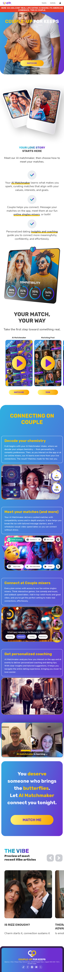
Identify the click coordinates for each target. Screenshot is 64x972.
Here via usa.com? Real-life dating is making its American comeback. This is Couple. (32, 9)
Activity (52, 3)
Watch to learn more (32, 68)
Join (48, 392)
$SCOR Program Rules (37, 962)
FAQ (12, 962)
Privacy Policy (18, 962)
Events (44, 3)
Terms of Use (26, 962)
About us (6, 962)
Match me (32, 63)
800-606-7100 (54, 962)
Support (47, 962)
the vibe (16, 851)
